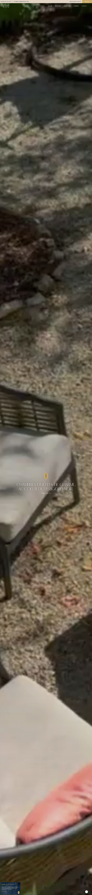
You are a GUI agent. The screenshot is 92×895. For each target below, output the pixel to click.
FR (86, 891)
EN (89, 891)
